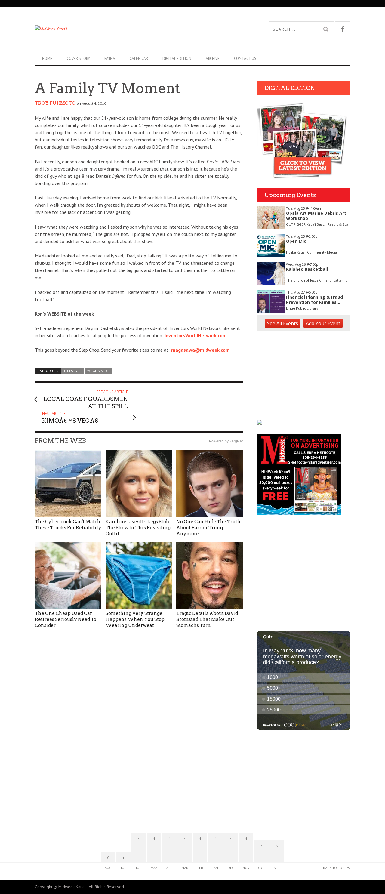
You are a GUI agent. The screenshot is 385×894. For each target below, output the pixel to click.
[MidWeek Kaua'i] (113, 28)
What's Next (98, 371)
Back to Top (333, 867)
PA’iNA (109, 58)
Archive (213, 58)
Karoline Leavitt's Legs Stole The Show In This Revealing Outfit (138, 527)
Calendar (139, 58)
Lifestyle (73, 371)
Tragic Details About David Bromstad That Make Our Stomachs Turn (207, 619)
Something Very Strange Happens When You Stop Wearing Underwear (135, 619)
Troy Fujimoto (55, 103)
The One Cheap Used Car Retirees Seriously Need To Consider (65, 619)
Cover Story (78, 58)
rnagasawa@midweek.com (200, 350)
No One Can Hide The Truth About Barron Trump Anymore (208, 527)
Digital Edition (176, 58)
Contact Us (245, 58)
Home (47, 58)
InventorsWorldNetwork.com (196, 335)
